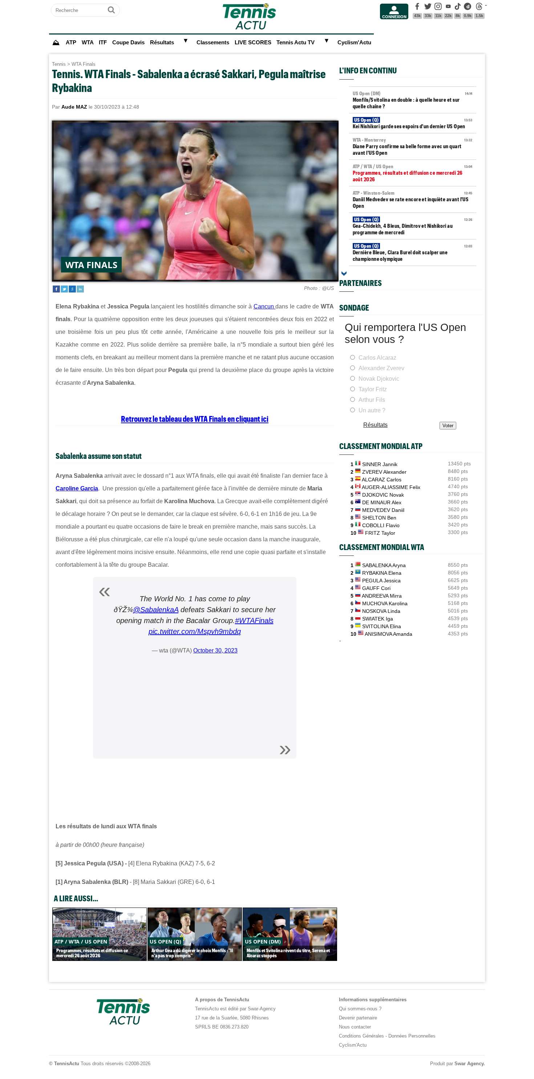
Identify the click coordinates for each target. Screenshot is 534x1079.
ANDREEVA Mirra (382, 596)
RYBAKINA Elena (381, 573)
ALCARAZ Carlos (381, 479)
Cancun (265, 306)
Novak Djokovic (379, 379)
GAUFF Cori (376, 588)
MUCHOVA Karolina (385, 603)
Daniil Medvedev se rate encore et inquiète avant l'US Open (413, 199)
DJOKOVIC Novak (383, 495)
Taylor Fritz (373, 389)
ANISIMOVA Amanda (388, 634)
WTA (88, 42)
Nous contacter (355, 1027)
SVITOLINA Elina (381, 626)
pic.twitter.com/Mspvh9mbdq (195, 631)
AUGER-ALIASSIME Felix (391, 487)
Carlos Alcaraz (377, 358)
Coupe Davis (128, 42)
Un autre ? (372, 410)
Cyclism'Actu (354, 42)
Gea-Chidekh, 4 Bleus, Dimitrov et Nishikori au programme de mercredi (413, 226)
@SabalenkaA (155, 610)
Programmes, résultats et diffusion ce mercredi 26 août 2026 (413, 172)
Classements (213, 42)
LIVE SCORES (253, 42)
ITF (103, 42)
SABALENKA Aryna (384, 565)
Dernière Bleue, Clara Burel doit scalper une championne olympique (413, 252)
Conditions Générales (361, 1036)
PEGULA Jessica (381, 580)
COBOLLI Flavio (381, 525)
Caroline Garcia (77, 488)
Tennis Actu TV (295, 42)
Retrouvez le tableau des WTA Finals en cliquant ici (194, 418)
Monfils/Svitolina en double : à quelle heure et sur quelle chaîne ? (413, 99)
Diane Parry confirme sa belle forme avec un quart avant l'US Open (413, 146)
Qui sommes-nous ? (360, 1008)
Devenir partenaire (358, 1018)
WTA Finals (84, 64)
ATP (71, 42)
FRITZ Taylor (380, 533)
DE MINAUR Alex (381, 502)
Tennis (59, 64)
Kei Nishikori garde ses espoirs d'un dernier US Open (413, 123)
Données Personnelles (412, 1036)
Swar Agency (469, 1063)
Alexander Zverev (381, 368)
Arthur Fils (372, 400)
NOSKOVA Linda (381, 611)
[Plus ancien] (344, 273)
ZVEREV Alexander (384, 472)
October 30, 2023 (215, 650)
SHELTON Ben (379, 518)
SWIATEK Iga (377, 619)
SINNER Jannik (379, 464)
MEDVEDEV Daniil (383, 510)
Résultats (162, 42)
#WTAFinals (254, 621)
